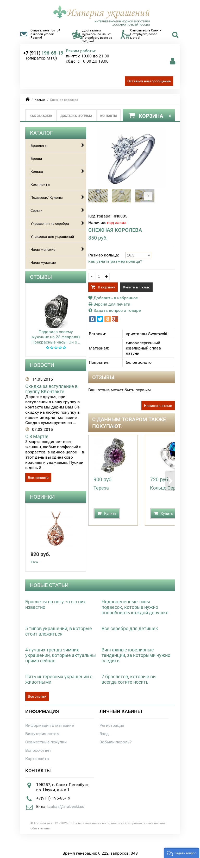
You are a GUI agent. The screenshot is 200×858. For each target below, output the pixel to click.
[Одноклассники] (107, 319)
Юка (34, 562)
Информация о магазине (49, 725)
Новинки (42, 497)
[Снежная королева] (131, 186)
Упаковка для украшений (52, 236)
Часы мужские (43, 262)
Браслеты (38, 145)
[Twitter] (100, 319)
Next (148, 196)
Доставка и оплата (76, 116)
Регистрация (111, 725)
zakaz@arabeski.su (66, 806)
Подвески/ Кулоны (46, 197)
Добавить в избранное (115, 297)
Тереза (101, 488)
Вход (104, 733)
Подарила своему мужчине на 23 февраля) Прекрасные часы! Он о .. (56, 337)
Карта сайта (37, 758)
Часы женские (42, 249)
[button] (181, 853)
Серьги (36, 210)
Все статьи (37, 696)
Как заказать (41, 116)
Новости (42, 365)
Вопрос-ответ (38, 750)
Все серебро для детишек (130, 628)
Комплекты (40, 184)
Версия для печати (111, 304)
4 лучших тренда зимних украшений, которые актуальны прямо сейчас (60, 655)
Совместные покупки (46, 742)
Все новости (38, 478)
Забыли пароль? (115, 742)
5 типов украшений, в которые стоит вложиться (58, 631)
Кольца (40, 100)
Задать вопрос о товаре (116, 310)
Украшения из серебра (49, 223)
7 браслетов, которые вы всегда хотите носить (129, 679)
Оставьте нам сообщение (149, 81)
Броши (36, 158)
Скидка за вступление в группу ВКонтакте (51, 389)
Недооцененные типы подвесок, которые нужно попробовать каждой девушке (135, 607)
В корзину (106, 287)
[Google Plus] (115, 319)
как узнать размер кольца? (115, 261)
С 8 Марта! (36, 436)
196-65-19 (43, 53)
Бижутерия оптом (42, 733)
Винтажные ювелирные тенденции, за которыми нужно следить (136, 655)
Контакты (108, 116)
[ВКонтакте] (92, 319)
